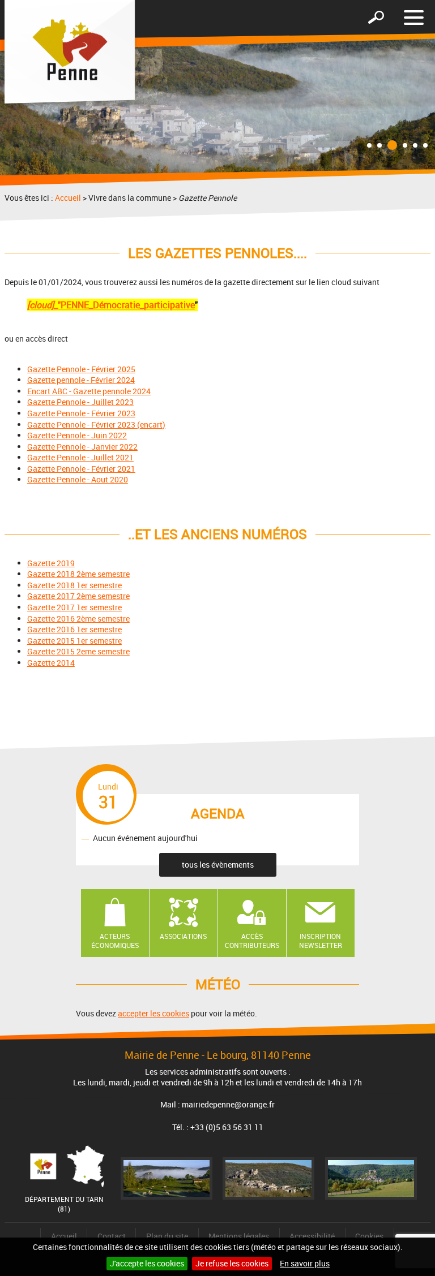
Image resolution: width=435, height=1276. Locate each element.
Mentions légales (238, 1236)
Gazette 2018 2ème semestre (78, 573)
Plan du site (167, 1236)
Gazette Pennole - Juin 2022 (77, 435)
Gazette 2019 (51, 563)
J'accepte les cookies (147, 1263)
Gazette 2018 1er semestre (74, 585)
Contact (111, 1236)
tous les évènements (218, 864)
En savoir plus (305, 1263)
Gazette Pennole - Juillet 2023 (80, 401)
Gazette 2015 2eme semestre (78, 651)
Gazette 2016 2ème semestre (78, 618)
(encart (149, 424)
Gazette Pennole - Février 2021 (81, 468)
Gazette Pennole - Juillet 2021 (80, 457)
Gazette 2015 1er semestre (74, 640)
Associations (183, 936)
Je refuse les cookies (231, 1263)
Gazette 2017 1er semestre (74, 607)
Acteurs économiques (115, 941)
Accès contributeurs (252, 941)
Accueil (68, 197)
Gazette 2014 (51, 662)
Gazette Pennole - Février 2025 (81, 369)
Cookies (369, 1236)
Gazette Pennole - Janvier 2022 (82, 446)
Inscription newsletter (320, 941)
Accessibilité (312, 1236)
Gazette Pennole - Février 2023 (81, 413)
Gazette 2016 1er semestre (74, 629)
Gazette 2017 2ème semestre (78, 595)
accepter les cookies (153, 1013)
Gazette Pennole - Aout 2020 (77, 479)
